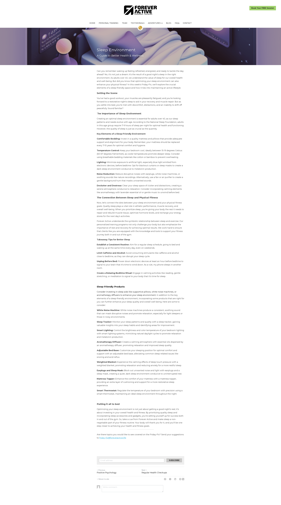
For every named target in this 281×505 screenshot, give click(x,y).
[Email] (180, 479)
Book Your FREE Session (262, 8)
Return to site (103, 479)
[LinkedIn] (175, 479)
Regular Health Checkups (154, 472)
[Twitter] (170, 479)
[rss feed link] (183, 479)
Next (143, 470)
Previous (101, 470)
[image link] (140, 10)
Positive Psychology (106, 472)
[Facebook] (165, 479)
